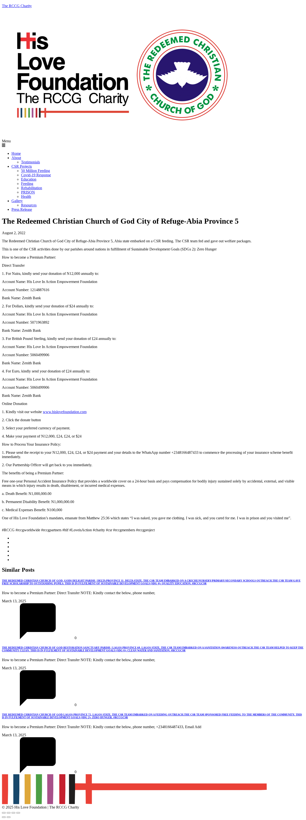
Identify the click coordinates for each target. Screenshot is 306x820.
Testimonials (30, 162)
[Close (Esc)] (18, 813)
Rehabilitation (31, 188)
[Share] (13, 813)
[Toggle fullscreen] (9, 813)
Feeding (27, 184)
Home (16, 153)
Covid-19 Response (36, 175)
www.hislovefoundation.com (65, 412)
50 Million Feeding (35, 171)
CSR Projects (21, 166)
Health (26, 196)
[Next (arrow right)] (9, 817)
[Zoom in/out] (4, 813)
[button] (153, 143)
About (16, 158)
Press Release (21, 209)
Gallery (17, 201)
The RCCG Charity (17, 6)
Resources (29, 205)
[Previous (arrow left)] (4, 817)
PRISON (28, 192)
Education (28, 179)
